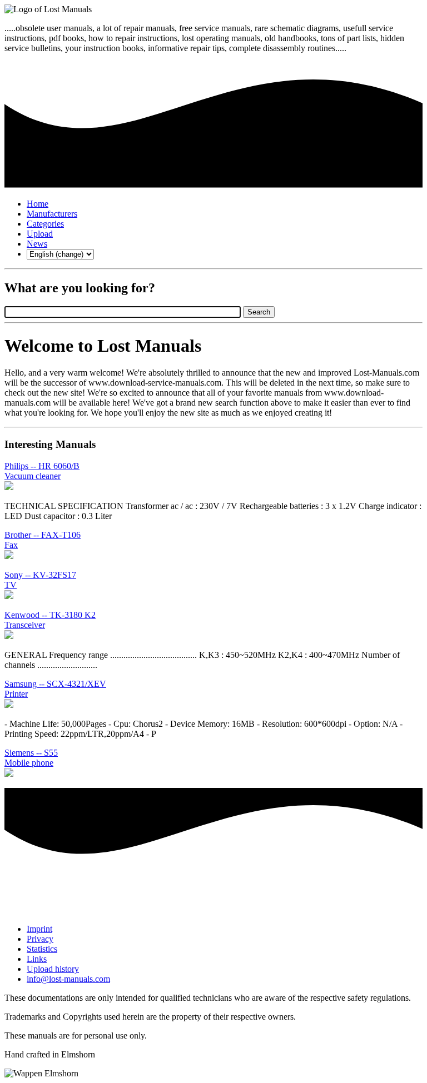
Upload (40, 233)
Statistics (42, 949)
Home (37, 203)
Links (37, 959)
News (37, 243)
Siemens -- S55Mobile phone (31, 757)
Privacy (40, 939)
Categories (45, 223)
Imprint (39, 929)
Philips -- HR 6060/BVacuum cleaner (42, 471)
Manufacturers (52, 213)
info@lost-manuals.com (68, 979)
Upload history (53, 969)
